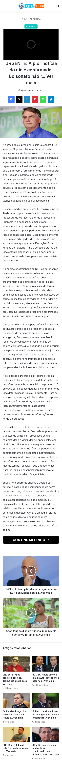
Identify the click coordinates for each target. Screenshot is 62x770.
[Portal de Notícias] (31, 5)
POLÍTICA (36, 19)
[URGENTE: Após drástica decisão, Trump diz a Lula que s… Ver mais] (16, 663)
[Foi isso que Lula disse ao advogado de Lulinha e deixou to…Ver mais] (46, 700)
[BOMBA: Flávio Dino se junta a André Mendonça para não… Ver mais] (46, 663)
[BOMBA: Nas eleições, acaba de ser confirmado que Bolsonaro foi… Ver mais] (46, 734)
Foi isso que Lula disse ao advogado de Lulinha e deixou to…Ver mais (45, 714)
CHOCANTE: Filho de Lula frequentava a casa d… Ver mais (16, 748)
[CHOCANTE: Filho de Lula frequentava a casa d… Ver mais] (16, 734)
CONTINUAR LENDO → (31, 540)
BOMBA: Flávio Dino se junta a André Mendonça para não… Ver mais (45, 677)
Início (26, 19)
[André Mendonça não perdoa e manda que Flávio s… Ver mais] (16, 700)
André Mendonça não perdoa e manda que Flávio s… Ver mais (14, 714)
